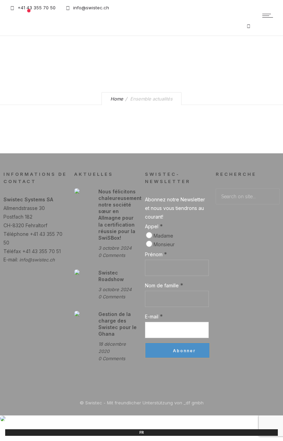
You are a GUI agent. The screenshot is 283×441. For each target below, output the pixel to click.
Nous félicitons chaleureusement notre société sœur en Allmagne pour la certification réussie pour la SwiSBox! (120, 215)
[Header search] (249, 26)
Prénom (156, 254)
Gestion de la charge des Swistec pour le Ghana (117, 324)
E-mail (154, 316)
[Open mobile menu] (269, 15)
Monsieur (163, 244)
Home (116, 99)
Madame (162, 236)
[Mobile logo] (3, 419)
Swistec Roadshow (111, 276)
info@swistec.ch (37, 259)
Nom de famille (164, 285)
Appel (154, 226)
